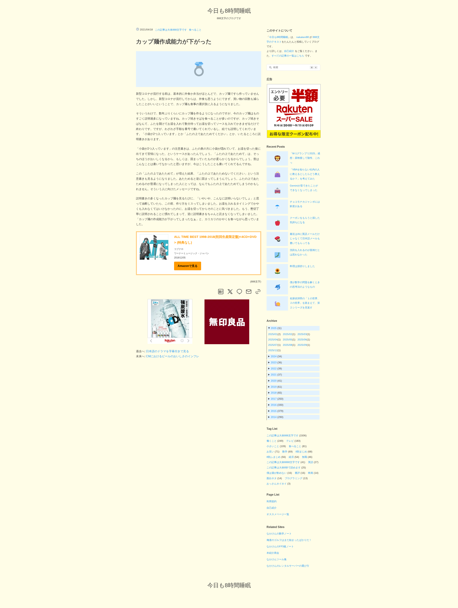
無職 (304, 457)
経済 (291, 457)
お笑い (270, 451)
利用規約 (272, 501)
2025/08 (287, 344)
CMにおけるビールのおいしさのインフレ (172, 356)
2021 (274, 374)
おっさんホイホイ (277, 483)
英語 (310, 462)
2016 (274, 404)
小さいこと (273, 446)
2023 (274, 362)
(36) (276, 362)
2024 (274, 356)
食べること (195, 29)
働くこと (272, 440)
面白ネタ (272, 478)
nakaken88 (302, 37)
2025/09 (302, 344)
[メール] (248, 291)
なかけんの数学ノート (279, 533)
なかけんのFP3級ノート (280, 546)
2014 (274, 417)
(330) (277, 404)
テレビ (290, 440)
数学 (284, 451)
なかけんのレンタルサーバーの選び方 (288, 565)
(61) (276, 386)
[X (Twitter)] (230, 291)
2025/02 (287, 334)
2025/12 (272, 350)
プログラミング (293, 478)
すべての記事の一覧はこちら (288, 55)
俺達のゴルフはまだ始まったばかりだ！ (289, 540)
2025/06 (302, 339)
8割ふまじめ (274, 457)
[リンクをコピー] (258, 291)
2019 (274, 386)
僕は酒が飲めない (277, 472)
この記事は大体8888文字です (283, 462)
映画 (310, 472)
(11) (276, 328)
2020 (274, 380)
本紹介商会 (273, 552)
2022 (274, 368)
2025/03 (302, 334)
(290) (277, 417)
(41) (276, 380)
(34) (276, 356)
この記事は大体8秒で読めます (284, 467)
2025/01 (272, 334)
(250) (277, 398)
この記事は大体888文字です (171, 29)
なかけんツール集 (277, 559)
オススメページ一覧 (278, 514)
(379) (277, 411)
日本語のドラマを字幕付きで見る (167, 351)
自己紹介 (289, 51)
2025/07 (272, 344)
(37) (276, 374)
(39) (276, 368)
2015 (274, 411)
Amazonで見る (188, 265)
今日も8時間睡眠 (229, 11)
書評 (297, 472)
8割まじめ (301, 451)
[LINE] (239, 291)
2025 (274, 328)
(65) (276, 392)
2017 (274, 398)
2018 (274, 392)
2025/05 (287, 339)
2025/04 (272, 339)
